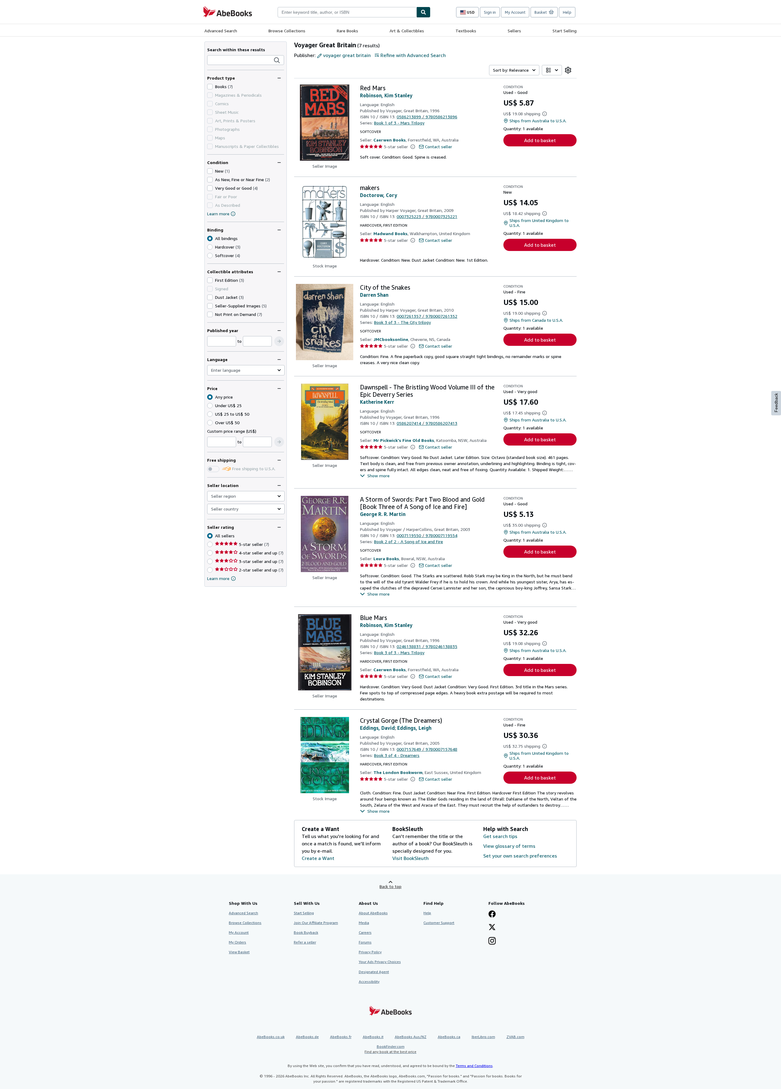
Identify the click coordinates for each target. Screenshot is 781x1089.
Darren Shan (374, 295)
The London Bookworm (398, 772)
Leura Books (386, 558)
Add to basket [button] (540, 140)
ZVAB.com (515, 1036)
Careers (365, 932)
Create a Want (318, 858)
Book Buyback (306, 932)
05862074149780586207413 (427, 423)
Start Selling (564, 30)
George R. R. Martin (382, 514)
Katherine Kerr (377, 402)
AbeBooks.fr (340, 1036)
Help (567, 12)
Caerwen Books (389, 139)
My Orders (237, 942)
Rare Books (347, 30)
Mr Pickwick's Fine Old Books (403, 440)
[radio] (210, 247)
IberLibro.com (483, 1036)
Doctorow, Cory (378, 195)
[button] (277, 60)
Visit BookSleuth (410, 858)
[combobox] (347, 12)
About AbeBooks (373, 913)
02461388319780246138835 (427, 646)
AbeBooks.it (373, 1036)
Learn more (218, 213)
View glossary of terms (509, 846)
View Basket (239, 952)
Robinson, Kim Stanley (386, 95)
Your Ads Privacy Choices (380, 961)
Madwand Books (390, 233)
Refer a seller (305, 942)
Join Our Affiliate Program (316, 922)
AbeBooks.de (307, 1036)
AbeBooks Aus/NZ (410, 1036)
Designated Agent (374, 971)
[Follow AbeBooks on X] (492, 927)
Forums (365, 942)
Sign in (490, 12)
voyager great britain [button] (347, 55)
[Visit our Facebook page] (492, 914)
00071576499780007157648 (427, 749)
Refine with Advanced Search (413, 55)
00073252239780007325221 (427, 216)
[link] (568, 70)
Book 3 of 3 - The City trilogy (402, 322)
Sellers (514, 30)
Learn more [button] (218, 578)
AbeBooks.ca (449, 1036)
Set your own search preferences (520, 856)
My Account (515, 12)
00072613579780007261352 (427, 316)
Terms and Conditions (474, 1065)
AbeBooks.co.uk (271, 1036)
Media (364, 922)
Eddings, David (377, 728)
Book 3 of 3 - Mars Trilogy (399, 652)
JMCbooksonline (390, 339)
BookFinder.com (390, 1049)
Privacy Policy (370, 952)
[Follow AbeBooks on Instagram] (492, 941)
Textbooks (465, 30)
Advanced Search (220, 30)
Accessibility (369, 981)
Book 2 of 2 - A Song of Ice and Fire (408, 541)
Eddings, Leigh (414, 728)
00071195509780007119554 (427, 535)
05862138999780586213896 (427, 116)
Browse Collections (286, 30)
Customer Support (438, 922)
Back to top (390, 886)
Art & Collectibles (407, 30)
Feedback (776, 402)
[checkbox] (210, 86)
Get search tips (500, 836)
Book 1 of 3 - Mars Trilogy (399, 122)
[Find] (423, 12)
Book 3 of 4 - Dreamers (396, 755)
